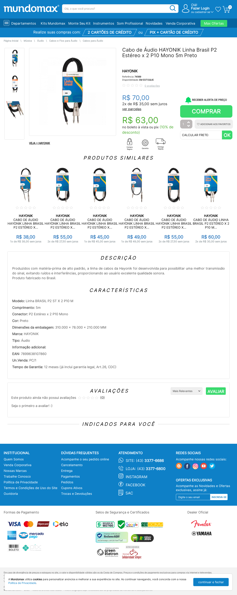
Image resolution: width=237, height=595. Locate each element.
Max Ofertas (214, 23)
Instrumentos (103, 23)
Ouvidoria (11, 494)
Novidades (154, 23)
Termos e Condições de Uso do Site (30, 488)
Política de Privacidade (21, 482)
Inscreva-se (219, 497)
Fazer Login (200, 8)
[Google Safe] (129, 525)
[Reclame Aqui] (113, 539)
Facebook (135, 485)
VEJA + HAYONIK (39, 143)
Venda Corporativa (180, 23)
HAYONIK (130, 71)
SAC (129, 493)
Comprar (206, 111)
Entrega (67, 471)
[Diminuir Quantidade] (188, 126)
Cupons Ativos (71, 488)
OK (227, 135)
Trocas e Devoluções (76, 494)
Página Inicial (11, 40)
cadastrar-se (202, 11)
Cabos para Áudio (93, 40)
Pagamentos (70, 476)
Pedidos (67, 482)
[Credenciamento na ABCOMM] (153, 525)
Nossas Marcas (15, 471)
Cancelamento (72, 465)
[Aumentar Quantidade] (188, 122)
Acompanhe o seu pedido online (85, 459)
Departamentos (23, 23)
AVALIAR (216, 391)
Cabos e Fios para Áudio (63, 40)
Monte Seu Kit (79, 23)
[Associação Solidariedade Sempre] (132, 553)
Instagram (136, 477)
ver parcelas (131, 109)
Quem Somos (14, 459)
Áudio (40, 40)
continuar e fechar (211, 582)
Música (28, 40)
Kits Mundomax (53, 23)
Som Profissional (130, 23)
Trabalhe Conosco (17, 476)
